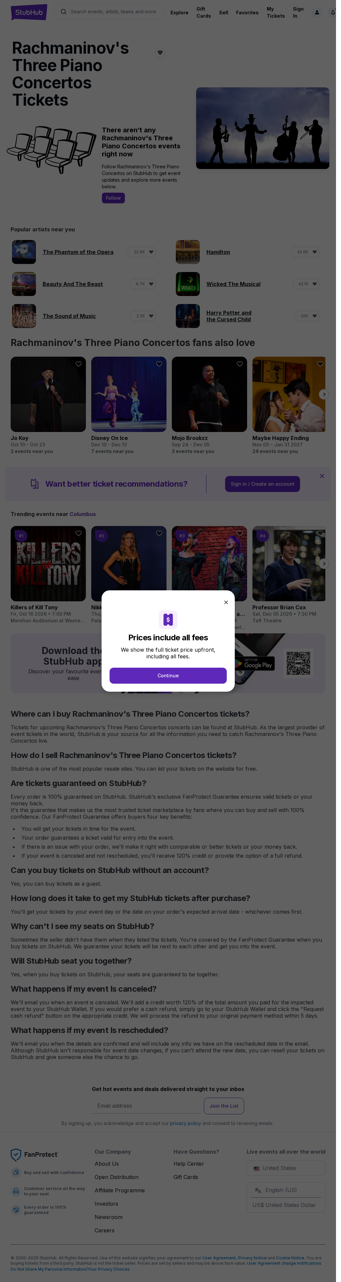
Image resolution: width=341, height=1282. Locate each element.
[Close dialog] (226, 602)
